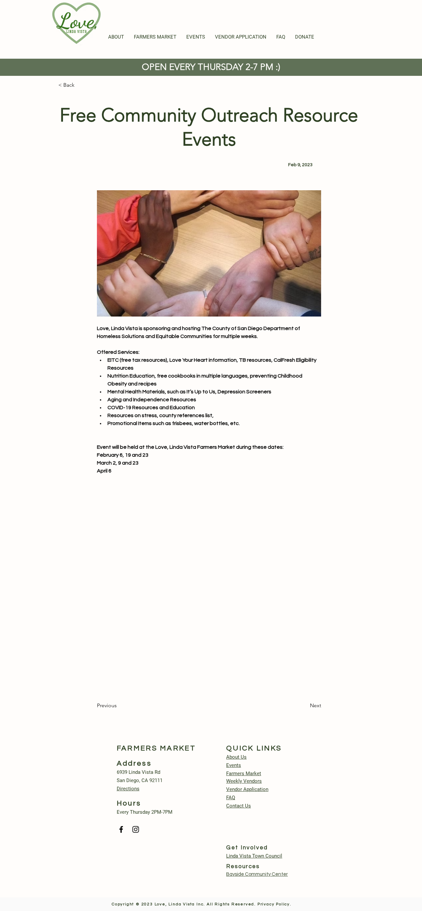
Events (233, 765)
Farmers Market (243, 773)
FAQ (230, 798)
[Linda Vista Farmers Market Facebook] (121, 829)
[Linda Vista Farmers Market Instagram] (135, 829)
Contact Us (238, 806)
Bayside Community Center (257, 874)
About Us (236, 757)
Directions (128, 789)
